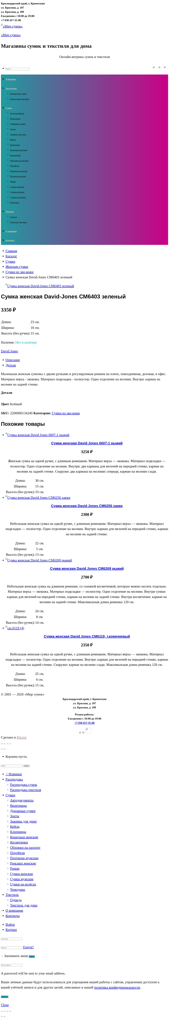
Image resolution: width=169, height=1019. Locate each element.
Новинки (12, 79)
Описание (13, 360)
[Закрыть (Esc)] (2, 1011)
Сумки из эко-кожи (66, 413)
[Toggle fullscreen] (7, 743)
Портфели (14, 166)
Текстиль (10, 211)
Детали (11, 365)
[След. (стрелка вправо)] (5, 1016)
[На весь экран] (7, 1011)
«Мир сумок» (11, 35)
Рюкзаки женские (18, 176)
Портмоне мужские (18, 171)
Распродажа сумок (18, 94)
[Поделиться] (5, 1011)
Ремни (13, 181)
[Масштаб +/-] (10, 1011)
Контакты (10, 240)
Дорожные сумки (17, 124)
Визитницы (15, 119)
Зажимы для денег (18, 134)
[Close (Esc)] (2, 743)
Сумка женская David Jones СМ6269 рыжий (87, 568)
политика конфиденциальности (117, 987)
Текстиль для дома (18, 222)
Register (11, 930)
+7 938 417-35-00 (84, 722)
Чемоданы (14, 202)
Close (5, 1005)
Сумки (9, 108)
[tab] (87, 360)
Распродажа (11, 88)
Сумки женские (17, 187)
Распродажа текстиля (19, 99)
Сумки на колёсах (18, 197)
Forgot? (28, 947)
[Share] (5, 743)
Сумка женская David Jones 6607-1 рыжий (87, 443)
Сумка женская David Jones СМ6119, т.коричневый (87, 636)
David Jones (9, 351)
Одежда (13, 217)
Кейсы (13, 139)
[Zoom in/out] (10, 743)
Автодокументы (17, 113)
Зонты (13, 129)
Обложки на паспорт (19, 161)
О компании (11, 231)
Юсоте (21, 737)
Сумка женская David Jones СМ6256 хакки (87, 506)
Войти (10, 924)
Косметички (15, 155)
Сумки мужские (17, 192)
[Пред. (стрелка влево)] (2, 1016)
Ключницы (15, 145)
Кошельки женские (18, 150)
